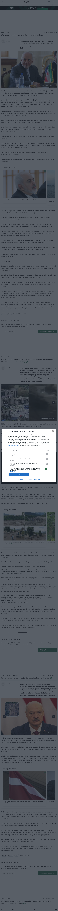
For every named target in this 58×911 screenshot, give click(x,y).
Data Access (29, 479)
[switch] (46, 454)
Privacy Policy (37, 479)
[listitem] (29, 451)
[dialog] (29, 455)
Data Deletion (21, 479)
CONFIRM (18, 474)
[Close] (53, 431)
